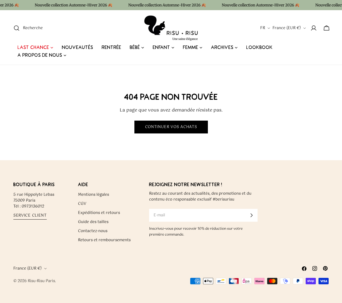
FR (262, 28)
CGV (82, 204)
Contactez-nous (92, 231)
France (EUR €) (287, 28)
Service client (30, 216)
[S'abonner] (251, 215)
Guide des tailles (93, 222)
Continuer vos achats (171, 127)
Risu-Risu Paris (41, 281)
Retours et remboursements (104, 240)
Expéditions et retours (99, 213)
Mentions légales (93, 194)
